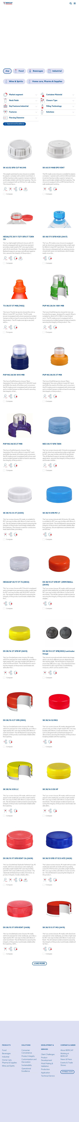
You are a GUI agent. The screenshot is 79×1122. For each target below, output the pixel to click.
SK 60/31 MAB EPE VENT (54, 168)
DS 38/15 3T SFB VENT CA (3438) (18, 858)
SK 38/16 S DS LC (11, 789)
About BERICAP (66, 1050)
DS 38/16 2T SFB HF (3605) (15, 651)
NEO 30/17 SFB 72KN (52, 444)
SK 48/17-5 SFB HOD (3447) (55, 237)
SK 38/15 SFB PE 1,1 (51, 513)
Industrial (5, 1057)
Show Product (19, 150)
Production (45, 1069)
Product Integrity (28, 1056)
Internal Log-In (67, 1072)
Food (4, 1050)
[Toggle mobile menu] (75, 3)
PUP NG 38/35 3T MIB (52, 375)
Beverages (6, 1054)
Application (45, 1073)
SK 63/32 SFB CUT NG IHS (14, 168)
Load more (39, 963)
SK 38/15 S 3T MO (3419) (54, 927)
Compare (9, 194)
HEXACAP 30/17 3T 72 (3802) (16, 582)
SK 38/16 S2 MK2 (50, 720)
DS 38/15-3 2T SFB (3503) (14, 720)
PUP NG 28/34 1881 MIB (53, 306)
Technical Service (48, 1076)
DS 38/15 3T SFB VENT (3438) (16, 927)
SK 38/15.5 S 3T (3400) (13, 513)
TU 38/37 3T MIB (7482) (13, 306)
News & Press (66, 1059)
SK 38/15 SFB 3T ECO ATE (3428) (57, 858)
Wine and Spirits (8, 1066)
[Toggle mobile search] (71, 3)
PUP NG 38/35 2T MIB (12, 444)
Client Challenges (48, 1054)
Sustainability (26, 1065)
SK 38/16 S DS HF (50, 789)
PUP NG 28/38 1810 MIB (13, 375)
